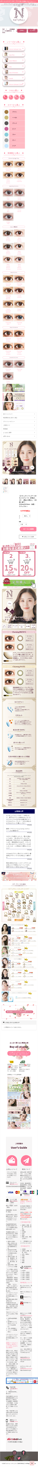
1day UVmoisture (13, 72)
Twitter (19, 1458)
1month (11, 78)
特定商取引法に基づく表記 (19, 417)
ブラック (14, 123)
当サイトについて (19, 414)
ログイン (33, 1)
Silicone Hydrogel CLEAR (16, 84)
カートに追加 (28, 529)
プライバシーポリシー (19, 421)
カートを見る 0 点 (24, 1)
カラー (19, 517)
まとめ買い (33, 30)
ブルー (14, 134)
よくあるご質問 (19, 432)
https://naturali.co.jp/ (25, 1370)
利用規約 (19, 429)
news (3, 32)
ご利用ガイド (19, 425)
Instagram (14, 1452)
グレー (14, 140)
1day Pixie (12, 55)
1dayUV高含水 (13, 61)
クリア (14, 145)
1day (10, 66)
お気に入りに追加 (28, 536)
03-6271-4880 (11, 1)
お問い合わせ (19, 436)
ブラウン (14, 112)
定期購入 (22, 30)
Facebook (23, 1452)
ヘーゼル (14, 117)
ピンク (14, 129)
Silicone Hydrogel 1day (15, 49)
